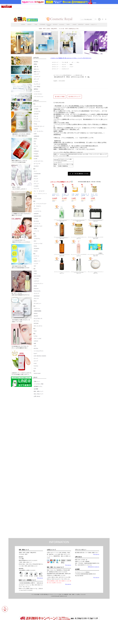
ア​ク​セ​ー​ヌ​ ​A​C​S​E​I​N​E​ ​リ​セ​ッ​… (85, 195)
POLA (78, 62)
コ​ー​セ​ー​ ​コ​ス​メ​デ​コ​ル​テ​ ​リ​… (66, 195)
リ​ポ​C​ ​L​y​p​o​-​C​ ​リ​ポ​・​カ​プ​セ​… (76, 195)
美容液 (71, 64)
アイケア (71, 66)
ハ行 (72, 62)
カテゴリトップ (55, 62)
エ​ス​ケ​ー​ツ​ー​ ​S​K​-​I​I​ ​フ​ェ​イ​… (56, 195)
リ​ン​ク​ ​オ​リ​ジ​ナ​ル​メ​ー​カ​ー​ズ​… (94, 195)
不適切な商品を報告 (59, 102)
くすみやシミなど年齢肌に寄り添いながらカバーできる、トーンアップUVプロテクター (70, 58)
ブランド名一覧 (65, 62)
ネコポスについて (65, 68)
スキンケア (64, 64)
